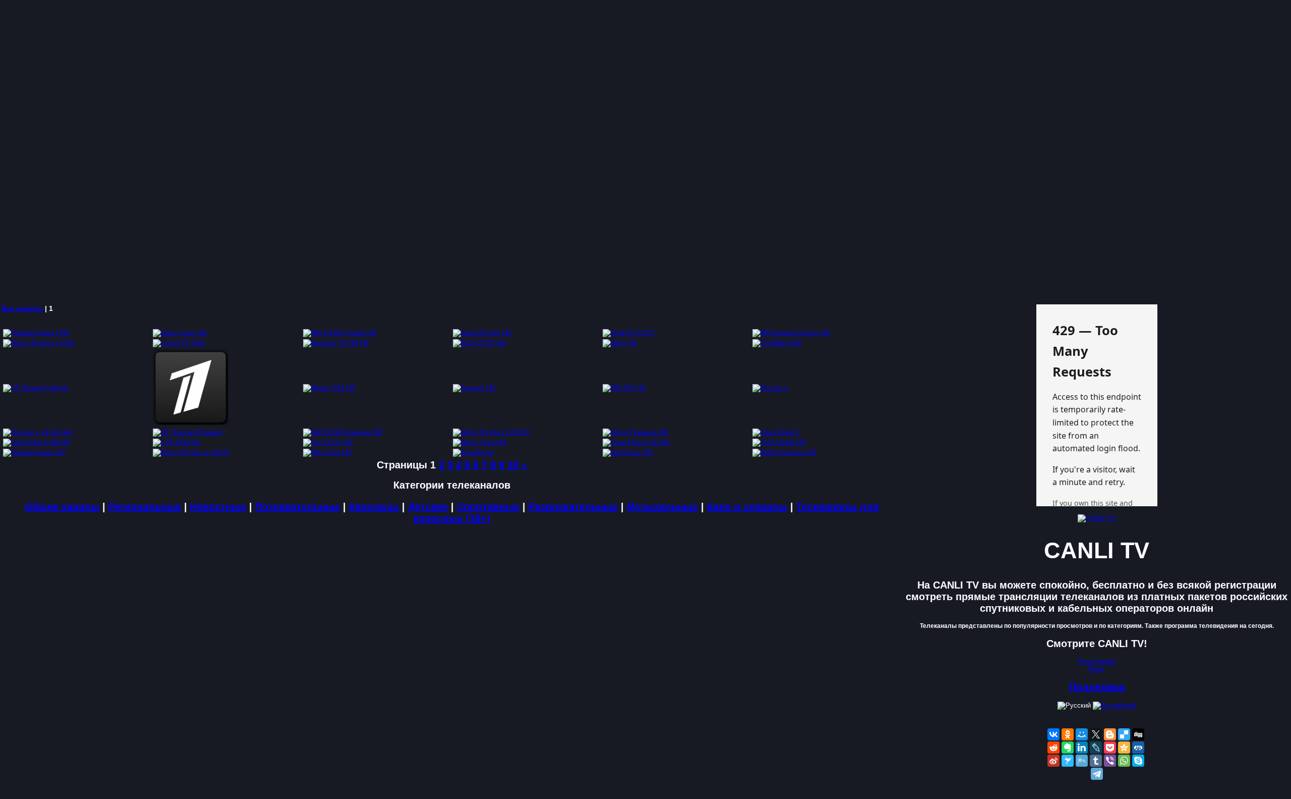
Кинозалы (374, 506)
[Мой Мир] (1082, 734)
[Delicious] (1124, 734)
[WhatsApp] (1124, 761)
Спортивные (488, 506)
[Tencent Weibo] (1082, 761)
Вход (1096, 669)
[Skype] (1138, 761)
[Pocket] (1110, 747)
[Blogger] (1110, 734)
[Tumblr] (1096, 761)
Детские (428, 506)
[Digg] (1138, 734)
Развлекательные (573, 506)
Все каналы (22, 308)
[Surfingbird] (1068, 761)
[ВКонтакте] (1053, 734)
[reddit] (1053, 747)
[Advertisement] (302, 151)
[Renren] (1138, 747)
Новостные (218, 506)
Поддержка (1097, 687)
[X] (1096, 734)
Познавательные (297, 506)
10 (512, 464)
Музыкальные (662, 506)
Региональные (144, 506)
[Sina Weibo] (1053, 761)
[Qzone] (1124, 747)
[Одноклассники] (1068, 734)
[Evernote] (1068, 747)
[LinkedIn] (1082, 747)
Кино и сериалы (747, 506)
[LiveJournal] (1096, 747)
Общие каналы (62, 506)
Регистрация (1097, 661)
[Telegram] (1097, 774)
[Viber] (1110, 761)
